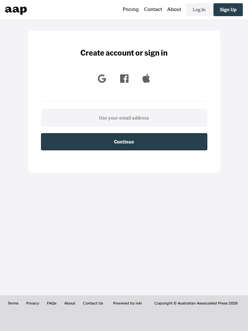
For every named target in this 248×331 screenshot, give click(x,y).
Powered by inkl (127, 303)
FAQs (52, 303)
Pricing (131, 9)
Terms (13, 303)
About (174, 9)
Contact (153, 9)
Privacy (32, 303)
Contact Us (93, 303)
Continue (124, 141)
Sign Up (228, 9)
